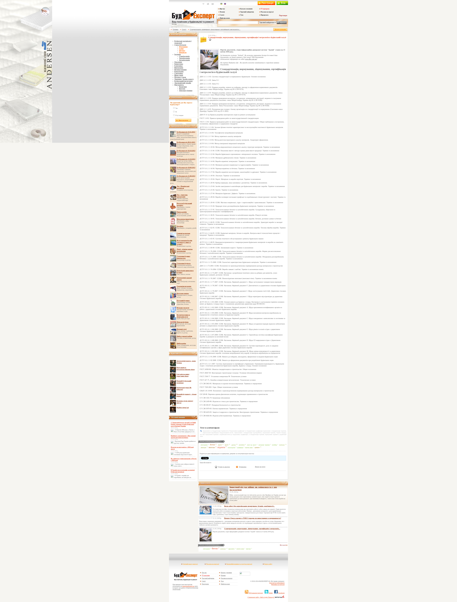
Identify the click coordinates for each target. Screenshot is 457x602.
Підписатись (242, 467)
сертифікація (240, 447)
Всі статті (283, 545)
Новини (222, 12)
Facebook (281, 593)
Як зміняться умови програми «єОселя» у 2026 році (184, 459)
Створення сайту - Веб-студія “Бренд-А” (261, 597)
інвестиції (248, 549)
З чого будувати (180, 45)
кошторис (282, 445)
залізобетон (241, 445)
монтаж (212, 447)
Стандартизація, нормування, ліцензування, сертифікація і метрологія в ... (215, 29)
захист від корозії (251, 445)
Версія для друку (260, 467)
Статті (222, 15)
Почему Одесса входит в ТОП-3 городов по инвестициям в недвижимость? (252, 518)
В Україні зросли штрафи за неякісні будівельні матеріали (183, 471)
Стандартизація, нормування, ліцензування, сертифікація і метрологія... (252, 529)
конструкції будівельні (264, 445)
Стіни (181, 49)
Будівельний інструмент (183, 81)
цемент (257, 447)
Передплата (264, 15)
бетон (212, 445)
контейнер (274, 445)
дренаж (233, 445)
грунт (220, 445)
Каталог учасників (246, 9)
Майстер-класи (225, 18)
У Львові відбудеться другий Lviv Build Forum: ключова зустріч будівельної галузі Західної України (183, 424)
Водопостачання (180, 70)
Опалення (178, 62)
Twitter (271, 593)
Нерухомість (179, 85)
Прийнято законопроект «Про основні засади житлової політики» (183, 436)
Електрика (178, 66)
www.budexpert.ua (188, 586)
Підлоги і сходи (180, 77)
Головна (175, 29)
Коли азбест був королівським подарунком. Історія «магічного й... (249, 506)
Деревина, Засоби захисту (184, 79)
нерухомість (231, 549)
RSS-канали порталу (256, 593)
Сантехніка (178, 73)
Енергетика (178, 64)
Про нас (222, 9)
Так (176, 108)
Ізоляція (177, 54)
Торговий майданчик (247, 12)
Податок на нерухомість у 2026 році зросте (182, 448)
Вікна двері (178, 75)
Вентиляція (178, 68)
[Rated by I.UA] (245, 575)
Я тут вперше (179, 115)
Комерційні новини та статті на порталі (239, 564)
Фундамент (183, 47)
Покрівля (182, 52)
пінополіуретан (231, 447)
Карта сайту (268, 564)
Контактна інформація (277, 583)
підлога (221, 447)
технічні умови (249, 447)
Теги (241, 15)
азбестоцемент (204, 445)
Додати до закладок (224, 467)
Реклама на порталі (267, 12)
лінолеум (203, 447)
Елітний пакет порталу (190, 564)
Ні (176, 112)
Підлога (182, 51)
